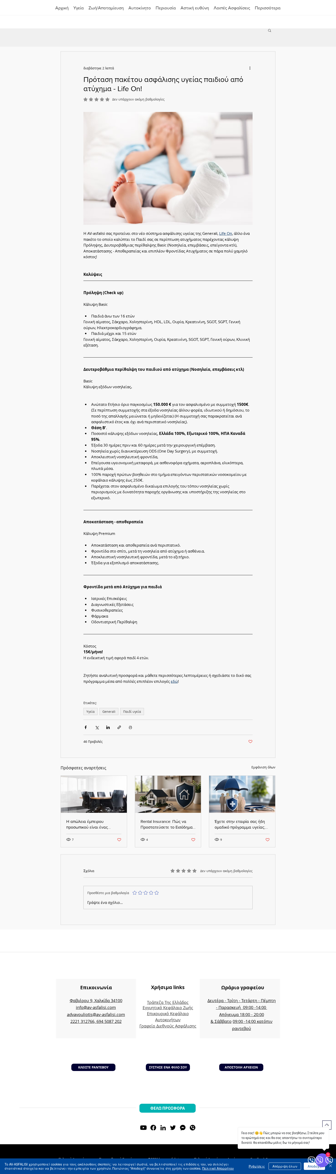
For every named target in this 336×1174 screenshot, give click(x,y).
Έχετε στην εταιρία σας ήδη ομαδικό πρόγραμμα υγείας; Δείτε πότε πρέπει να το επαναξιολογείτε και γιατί (240, 824)
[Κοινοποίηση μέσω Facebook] (85, 727)
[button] (165, 8)
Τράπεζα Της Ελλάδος (168, 1002)
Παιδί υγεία (132, 711)
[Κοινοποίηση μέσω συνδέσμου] (119, 727)
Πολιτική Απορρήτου (218, 1168)
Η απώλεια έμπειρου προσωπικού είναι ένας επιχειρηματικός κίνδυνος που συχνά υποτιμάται (93, 824)
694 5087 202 (109, 1021)
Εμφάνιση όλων (263, 767)
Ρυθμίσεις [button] (257, 1166)
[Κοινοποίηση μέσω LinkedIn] (108, 727)
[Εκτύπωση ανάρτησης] (130, 727)
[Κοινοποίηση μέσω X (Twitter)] (97, 727)
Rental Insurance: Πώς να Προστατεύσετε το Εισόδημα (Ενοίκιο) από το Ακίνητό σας (167, 824)
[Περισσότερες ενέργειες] (250, 68)
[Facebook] (153, 1127)
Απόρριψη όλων (284, 1166)
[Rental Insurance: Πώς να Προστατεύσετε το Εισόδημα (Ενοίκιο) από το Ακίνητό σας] (168, 794)
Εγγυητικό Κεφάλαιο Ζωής (168, 1007)
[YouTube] (143, 1127)
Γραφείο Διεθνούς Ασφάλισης (167, 1026)
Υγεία (90, 711)
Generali (108, 711)
